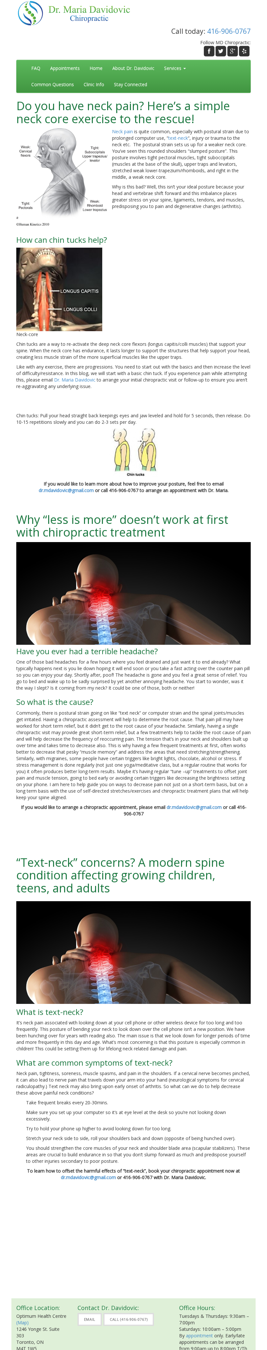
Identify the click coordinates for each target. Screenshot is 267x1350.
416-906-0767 (229, 31)
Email (90, 1319)
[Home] (77, 12)
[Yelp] (244, 51)
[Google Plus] (232, 51)
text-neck (178, 138)
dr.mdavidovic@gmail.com (66, 490)
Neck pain (122, 131)
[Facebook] (209, 51)
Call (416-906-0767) (129, 1319)
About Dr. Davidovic (133, 68)
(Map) (22, 1322)
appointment (199, 1335)
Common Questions (52, 84)
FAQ (35, 68)
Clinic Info (94, 84)
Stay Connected (130, 84)
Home (96, 68)
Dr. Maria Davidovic (75, 380)
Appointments (65, 68)
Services (173, 68)
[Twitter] (221, 51)
